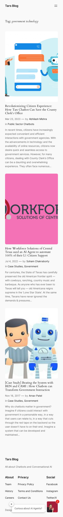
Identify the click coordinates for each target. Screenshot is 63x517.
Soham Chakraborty (37, 261)
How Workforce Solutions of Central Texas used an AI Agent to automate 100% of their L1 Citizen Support (28, 252)
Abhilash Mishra (38, 118)
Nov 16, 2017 (12, 395)
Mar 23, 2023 (12, 118)
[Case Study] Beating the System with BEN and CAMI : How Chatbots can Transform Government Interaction (29, 386)
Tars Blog (11, 6)
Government (31, 266)
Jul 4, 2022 (11, 261)
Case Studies (15, 266)
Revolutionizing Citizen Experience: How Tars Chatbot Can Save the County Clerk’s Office (31, 109)
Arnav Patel (35, 395)
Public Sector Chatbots (21, 124)
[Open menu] (56, 6)
